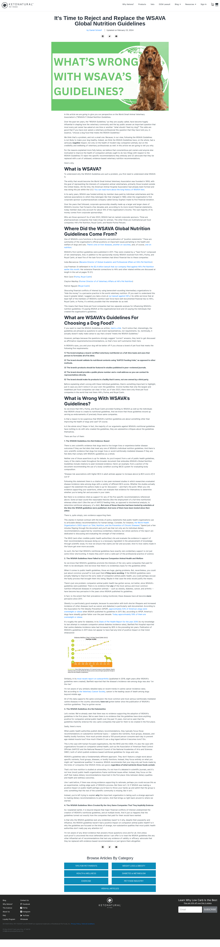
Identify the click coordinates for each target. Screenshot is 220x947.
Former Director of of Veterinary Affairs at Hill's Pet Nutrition (106, 281)
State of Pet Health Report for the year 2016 (118, 622)
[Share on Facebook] (102, 36)
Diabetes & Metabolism (134, 873)
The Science (7, 908)
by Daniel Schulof (94, 30)
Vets (152, 4)
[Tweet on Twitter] (109, 36)
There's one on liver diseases (99, 244)
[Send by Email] (116, 36)
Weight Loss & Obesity (133, 866)
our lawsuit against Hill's (119, 296)
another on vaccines (122, 244)
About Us (6, 912)
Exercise (86, 881)
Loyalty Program (9, 919)
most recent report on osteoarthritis (93, 679)
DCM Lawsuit (164, 4)
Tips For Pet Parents (86, 866)
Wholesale (24, 919)
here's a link (116, 328)
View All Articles (110, 889)
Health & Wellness (86, 873)
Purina (77, 277)
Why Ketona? (128, 4)
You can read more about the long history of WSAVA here (119, 189)
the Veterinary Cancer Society (92, 691)
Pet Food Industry (134, 881)
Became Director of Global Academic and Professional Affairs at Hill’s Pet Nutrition (116, 262)
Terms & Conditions (87, 924)
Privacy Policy (76, 924)
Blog (4, 900)
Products (142, 4)
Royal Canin (86, 277)
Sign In (203, 4)
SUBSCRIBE (210, 909)
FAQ (4, 915)
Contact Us (24, 900)
